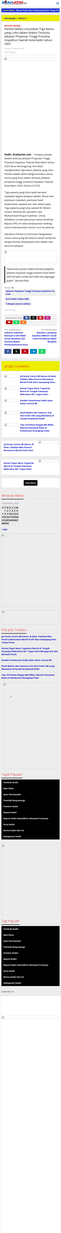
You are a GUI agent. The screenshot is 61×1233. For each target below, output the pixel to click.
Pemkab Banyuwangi (14, 800)
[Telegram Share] (33, 351)
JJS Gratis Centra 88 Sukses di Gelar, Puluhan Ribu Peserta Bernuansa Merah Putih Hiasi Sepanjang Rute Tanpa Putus (28, 639)
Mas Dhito (9, 788)
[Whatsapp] (42, 351)
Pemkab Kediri (11, 782)
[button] (30, 617)
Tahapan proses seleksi (18, 303)
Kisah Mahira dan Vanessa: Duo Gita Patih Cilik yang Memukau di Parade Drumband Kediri (37, 415)
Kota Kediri (9, 824)
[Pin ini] (25, 351)
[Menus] (58, 3)
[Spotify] (16, 322)
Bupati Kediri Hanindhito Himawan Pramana (26, 818)
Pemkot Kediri (11, 806)
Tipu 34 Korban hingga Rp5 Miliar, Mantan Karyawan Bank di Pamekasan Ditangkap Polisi (37, 427)
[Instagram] (47, 318)
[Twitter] (33, 318)
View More (30, 483)
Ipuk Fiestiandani (12, 794)
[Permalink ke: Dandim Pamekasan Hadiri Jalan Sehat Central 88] (11, 404)
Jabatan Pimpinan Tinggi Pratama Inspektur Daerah (30, 292)
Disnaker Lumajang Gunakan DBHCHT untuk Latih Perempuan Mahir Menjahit (44, 335)
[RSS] (23, 322)
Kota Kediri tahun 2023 (17, 299)
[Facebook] (26, 318)
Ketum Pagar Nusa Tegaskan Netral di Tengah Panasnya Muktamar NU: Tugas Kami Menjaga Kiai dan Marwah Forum (19, 469)
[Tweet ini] (16, 351)
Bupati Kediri (10, 812)
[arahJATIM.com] (14, 2)
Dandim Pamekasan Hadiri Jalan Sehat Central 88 (26, 660)
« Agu (4, 529)
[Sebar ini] (7, 351)
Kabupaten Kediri (12, 836)
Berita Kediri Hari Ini (14, 830)
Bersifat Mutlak (12, 25)
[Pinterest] (40, 318)
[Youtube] (9, 322)
